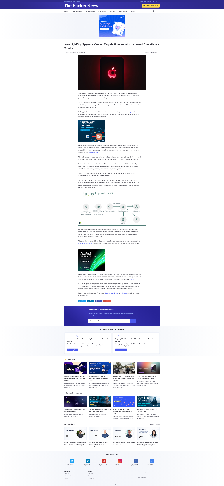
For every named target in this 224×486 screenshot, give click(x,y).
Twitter (116, 293)
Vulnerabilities (90, 11)
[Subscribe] (133, 321)
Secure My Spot (72, 350)
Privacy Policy (91, 478)
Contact (66, 478)
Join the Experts (121, 350)
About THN (67, 473)
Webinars (112, 11)
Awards (133, 11)
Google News (109, 293)
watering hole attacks (85, 243)
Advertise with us (68, 476)
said (136, 105)
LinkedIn (124, 293)
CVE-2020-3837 (93, 152)
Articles (158, 424)
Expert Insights (123, 11)
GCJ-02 (132, 279)
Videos (152, 424)
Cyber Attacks (102, 11)
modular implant (128, 112)
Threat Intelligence (77, 11)
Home (66, 11)
